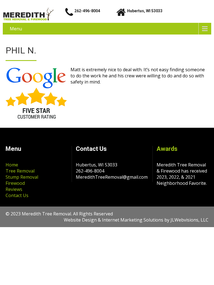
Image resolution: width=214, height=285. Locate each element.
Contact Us (17, 195)
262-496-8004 (87, 11)
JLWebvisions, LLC (189, 220)
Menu (16, 29)
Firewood (15, 183)
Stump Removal (22, 177)
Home (12, 165)
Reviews (14, 189)
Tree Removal (20, 171)
